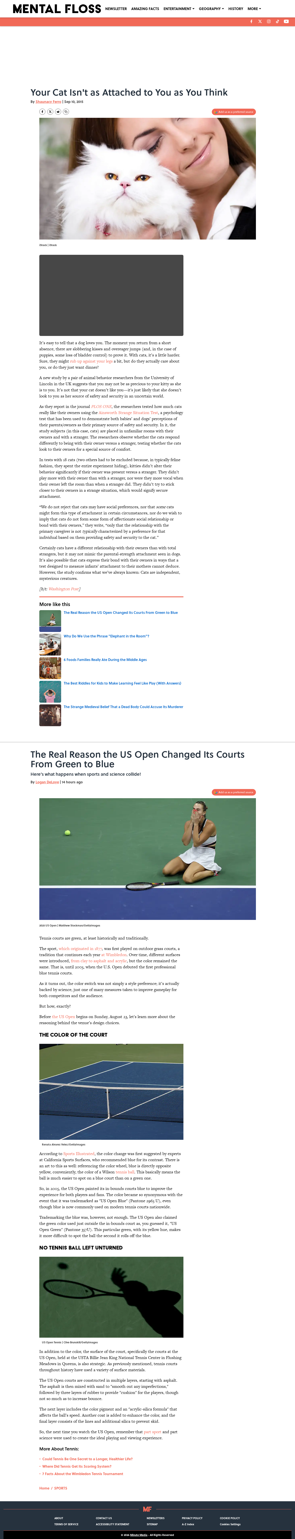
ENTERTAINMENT (177, 8)
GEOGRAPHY (210, 8)
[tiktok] (277, 21)
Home (44, 1488)
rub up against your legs (91, 361)
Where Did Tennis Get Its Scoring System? (77, 1466)
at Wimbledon (114, 955)
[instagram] (269, 21)
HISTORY (235, 8)
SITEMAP (152, 1524)
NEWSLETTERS (155, 1518)
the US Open (63, 1017)
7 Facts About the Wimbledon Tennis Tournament (82, 1473)
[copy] (66, 112)
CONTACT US (104, 1518)
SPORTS (60, 1488)
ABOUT (58, 1518)
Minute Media (138, 1535)
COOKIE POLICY (230, 1518)
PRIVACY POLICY (192, 1518)
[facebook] (251, 21)
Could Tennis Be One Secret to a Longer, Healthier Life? (87, 1458)
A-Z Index (188, 1524)
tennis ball (125, 1172)
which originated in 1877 (80, 949)
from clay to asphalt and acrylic (99, 961)
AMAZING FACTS (145, 8)
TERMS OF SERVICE (66, 1524)
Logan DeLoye (47, 781)
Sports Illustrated (79, 1154)
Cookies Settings (230, 1524)
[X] (260, 21)
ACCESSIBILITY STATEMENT (112, 1524)
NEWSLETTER (116, 8)
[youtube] (286, 21)
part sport (152, 1432)
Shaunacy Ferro (48, 101)
